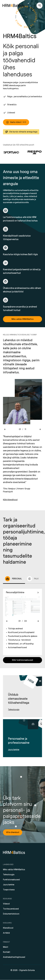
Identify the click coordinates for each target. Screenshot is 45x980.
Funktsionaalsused (11, 879)
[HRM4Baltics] (13, 5)
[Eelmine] (5, 429)
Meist (5, 947)
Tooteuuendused (11, 909)
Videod (6, 904)
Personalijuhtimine (15, 592)
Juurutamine (8, 884)
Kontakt (6, 952)
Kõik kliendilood (10, 499)
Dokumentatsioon (11, 914)
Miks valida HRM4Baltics (14, 869)
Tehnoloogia (8, 874)
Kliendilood (8, 928)
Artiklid (6, 933)
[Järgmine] (40, 429)
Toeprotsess (9, 889)
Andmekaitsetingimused (14, 957)
